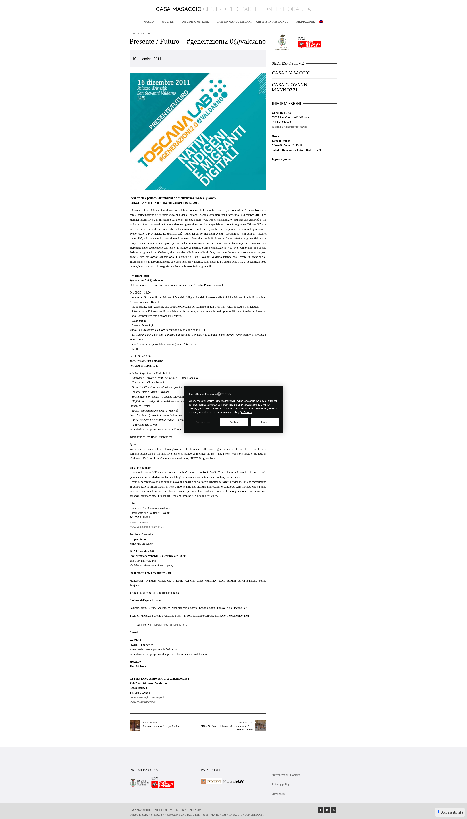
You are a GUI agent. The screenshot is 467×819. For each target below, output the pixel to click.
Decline (234, 422)
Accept (265, 422)
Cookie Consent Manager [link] (201, 394)
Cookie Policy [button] (261, 408)
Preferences (203, 422)
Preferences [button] (246, 412)
